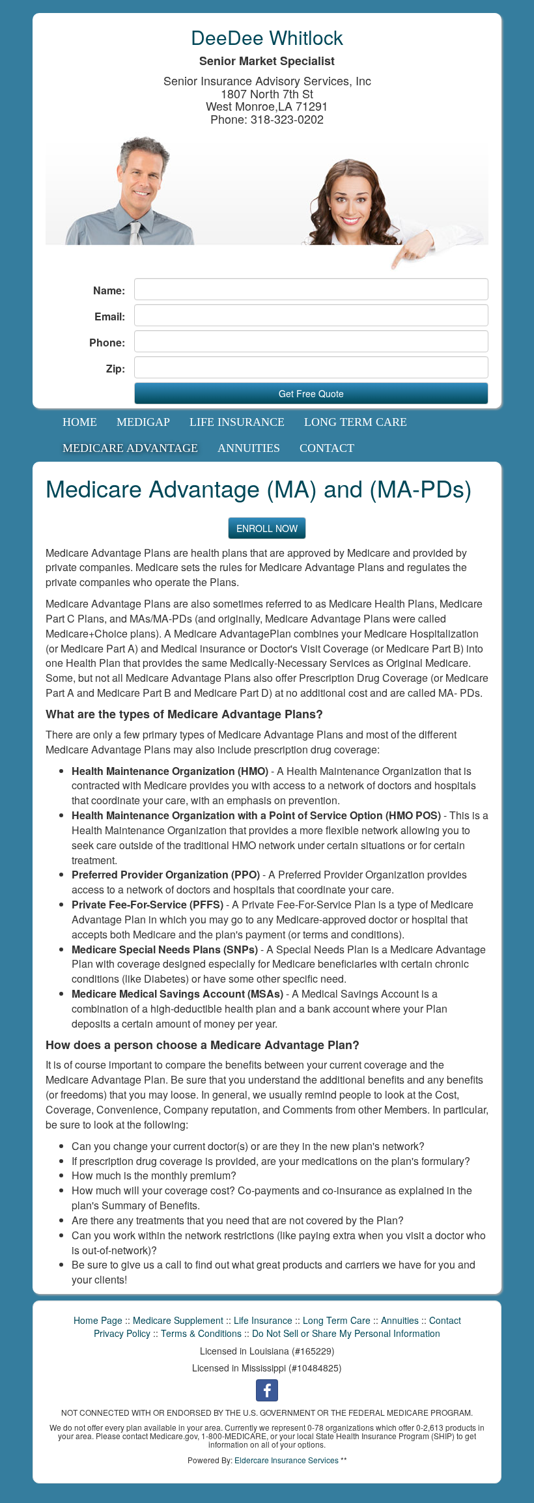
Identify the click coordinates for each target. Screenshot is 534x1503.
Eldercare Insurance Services (286, 1459)
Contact (327, 448)
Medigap (143, 421)
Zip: (115, 368)
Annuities (249, 448)
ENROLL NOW (267, 528)
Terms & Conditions (201, 1333)
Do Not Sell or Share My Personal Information (346, 1333)
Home (80, 421)
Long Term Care (355, 421)
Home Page (98, 1320)
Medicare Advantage (130, 448)
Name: (109, 290)
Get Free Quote (311, 393)
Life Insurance (237, 421)
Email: (109, 316)
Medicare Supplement (178, 1320)
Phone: (107, 342)
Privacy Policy (122, 1333)
